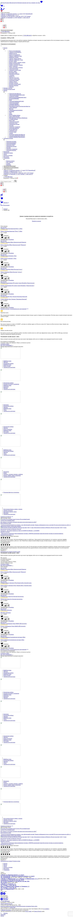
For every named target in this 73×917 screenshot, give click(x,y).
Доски (4, 409)
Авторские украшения (14, 126)
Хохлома (11, 125)
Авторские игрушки (14, 121)
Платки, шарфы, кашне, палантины (12, 475)
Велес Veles (12, 120)
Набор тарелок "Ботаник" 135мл (8, 258)
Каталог (5, 47)
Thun (10, 112)
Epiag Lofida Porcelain (14, 116)
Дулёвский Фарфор (14, 96)
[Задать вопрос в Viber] (4, 899)
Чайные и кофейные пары (15, 56)
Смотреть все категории (9, 367)
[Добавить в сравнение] (5, 238)
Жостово (11, 109)
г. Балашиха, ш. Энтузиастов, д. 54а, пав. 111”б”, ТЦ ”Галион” (16, 16)
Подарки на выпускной (15, 84)
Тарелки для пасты (8, 510)
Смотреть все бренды (6, 516)
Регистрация (6, 205)
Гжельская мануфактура (15, 93)
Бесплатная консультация (6, 30)
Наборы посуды (13, 53)
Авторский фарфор (13, 103)
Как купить (6, 156)
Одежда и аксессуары (14, 79)
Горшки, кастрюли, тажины (16, 65)
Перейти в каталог (36, 221)
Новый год (11, 76)
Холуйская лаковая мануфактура (17, 134)
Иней (10, 100)
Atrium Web (12, 907)
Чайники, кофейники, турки (16, 59)
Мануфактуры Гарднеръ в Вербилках (18, 117)
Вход (2, 205)
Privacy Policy (28, 911)
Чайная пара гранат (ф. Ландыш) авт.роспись (11, 599)
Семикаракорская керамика (15, 110)
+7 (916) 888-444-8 (5, 31)
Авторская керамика (14, 102)
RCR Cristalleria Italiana (14, 115)
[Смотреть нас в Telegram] (4, 894)
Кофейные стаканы (13, 57)
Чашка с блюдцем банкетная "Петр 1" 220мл (11, 231)
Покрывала (6, 471)
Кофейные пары (7, 361)
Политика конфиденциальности (8, 906)
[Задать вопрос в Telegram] (2, 899)
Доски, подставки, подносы (16, 67)
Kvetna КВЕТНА (13, 129)
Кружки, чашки (13, 61)
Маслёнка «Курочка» (6, 612)
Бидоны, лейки (12, 71)
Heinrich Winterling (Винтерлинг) (17, 137)
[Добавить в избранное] (2, 237)
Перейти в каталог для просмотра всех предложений (13, 308)
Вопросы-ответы (10, 161)
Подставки (6, 431)
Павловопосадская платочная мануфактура (19, 106)
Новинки (11, 86)
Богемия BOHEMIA (14, 98)
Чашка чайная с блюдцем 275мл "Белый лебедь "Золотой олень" (16, 585)
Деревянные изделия (14, 124)
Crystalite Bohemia (13, 119)
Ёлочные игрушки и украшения (11, 384)
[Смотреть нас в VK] (2, 894)
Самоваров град (13, 130)
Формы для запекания (14, 63)
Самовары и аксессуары (15, 70)
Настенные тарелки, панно (10, 511)
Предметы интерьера (14, 74)
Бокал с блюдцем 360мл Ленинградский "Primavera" (13, 244)
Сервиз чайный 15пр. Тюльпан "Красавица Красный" (14, 299)
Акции (5, 154)
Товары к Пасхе (13, 81)
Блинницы (6, 386)
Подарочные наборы (8, 363)
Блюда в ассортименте (14, 54)
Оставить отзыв (16, 551)
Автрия (11, 133)
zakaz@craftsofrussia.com (6, 903)
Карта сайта (34, 906)
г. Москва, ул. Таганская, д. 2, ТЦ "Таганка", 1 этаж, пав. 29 (15, 17)
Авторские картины (14, 128)
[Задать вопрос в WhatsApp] (7, 899)
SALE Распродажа (13, 68)
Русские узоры (12, 132)
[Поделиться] (8, 238)
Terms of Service (38, 911)
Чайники (5, 362)
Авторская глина (13, 123)
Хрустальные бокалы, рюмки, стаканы (12, 509)
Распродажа (6, 151)
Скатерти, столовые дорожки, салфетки (13, 474)
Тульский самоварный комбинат (17, 135)
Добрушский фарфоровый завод (17, 94)
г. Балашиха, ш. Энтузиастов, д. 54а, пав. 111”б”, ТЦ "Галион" (18, 173)
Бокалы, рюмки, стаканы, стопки (17, 62)
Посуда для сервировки (15, 50)
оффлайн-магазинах (6, 910)
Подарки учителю (13, 82)
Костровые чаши (13, 72)
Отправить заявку (5, 344)
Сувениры (11, 75)
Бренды (5, 90)
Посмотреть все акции (6, 534)
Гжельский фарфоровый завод (16, 101)
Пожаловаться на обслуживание (8, 44)
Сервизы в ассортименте (15, 52)
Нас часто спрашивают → (7, 345)
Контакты (8, 164)
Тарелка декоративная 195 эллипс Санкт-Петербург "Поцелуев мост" (17, 285)
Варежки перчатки (13, 85)
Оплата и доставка (7, 155)
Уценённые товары (13, 80)
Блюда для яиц (6, 366)
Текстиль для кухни (14, 77)
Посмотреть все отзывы (6, 551)
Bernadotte (11, 111)
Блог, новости (9, 162)
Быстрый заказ (4, 239)
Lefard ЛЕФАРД (13, 107)
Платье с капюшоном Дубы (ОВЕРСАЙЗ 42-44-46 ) (13, 626)
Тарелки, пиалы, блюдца (15, 58)
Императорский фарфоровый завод (17, 97)
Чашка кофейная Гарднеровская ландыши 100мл (12, 639)
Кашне (5, 473)
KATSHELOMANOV (14, 105)
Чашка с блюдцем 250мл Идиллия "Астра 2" (11, 272)
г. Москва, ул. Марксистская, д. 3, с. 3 (10, 15)
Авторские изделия (8, 138)
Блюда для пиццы (7, 429)
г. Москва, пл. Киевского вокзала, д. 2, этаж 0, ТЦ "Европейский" (17, 13)
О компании (6, 158)
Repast (10, 114)
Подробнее (11, 239)
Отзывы (8, 163)
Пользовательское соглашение (23, 906)
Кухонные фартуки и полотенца (11, 492)
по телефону (46, 908)
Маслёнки (5, 513)
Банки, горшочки (13, 66)
